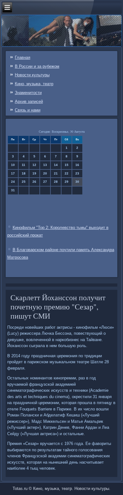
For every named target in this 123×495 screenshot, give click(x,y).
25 (24, 181)
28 (56, 181)
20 (45, 173)
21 (56, 173)
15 (66, 165)
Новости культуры (32, 75)
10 (13, 165)
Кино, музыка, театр (34, 83)
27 (45, 181)
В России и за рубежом (37, 66)
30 (77, 181)
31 (13, 190)
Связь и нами (27, 110)
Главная (22, 57)
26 (34, 181)
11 (23, 165)
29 (66, 181)
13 (45, 165)
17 (13, 173)
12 (34, 165)
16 (77, 165)
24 (13, 181)
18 (24, 173)
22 (66, 173)
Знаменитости (28, 92)
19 (34, 173)
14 (56, 165)
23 (77, 173)
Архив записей (29, 101)
